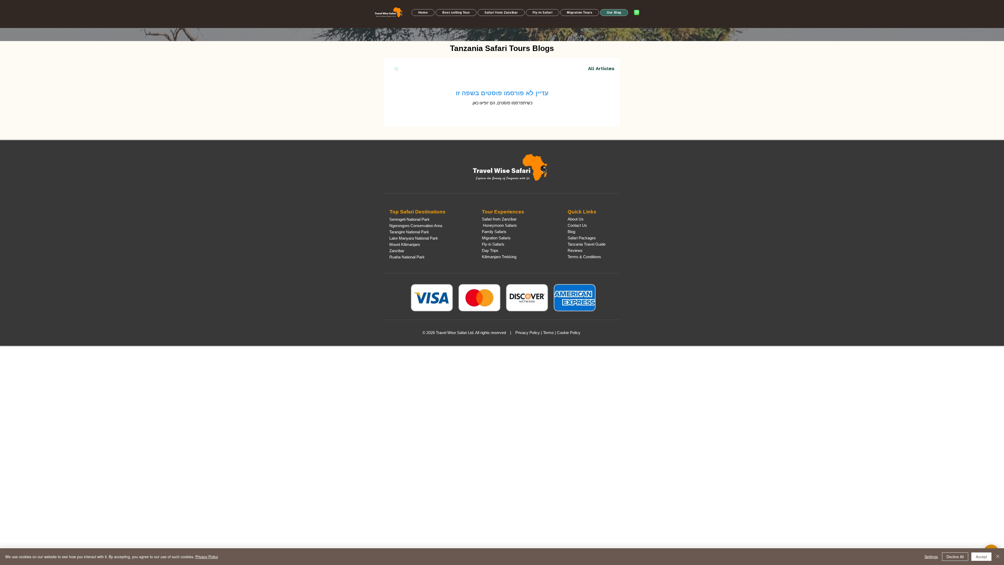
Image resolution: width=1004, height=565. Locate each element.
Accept (981, 556)
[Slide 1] (502, 28)
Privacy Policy (206, 556)
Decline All (955, 556)
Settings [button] (931, 556)
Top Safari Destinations (418, 211)
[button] (456, 12)
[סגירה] (998, 556)
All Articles (601, 68)
